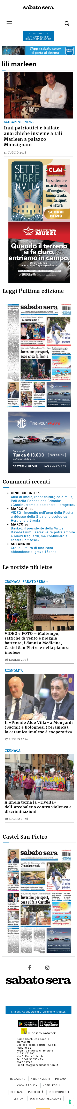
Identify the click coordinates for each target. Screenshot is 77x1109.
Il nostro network (41, 1033)
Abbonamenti (41, 1078)
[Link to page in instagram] (47, 967)
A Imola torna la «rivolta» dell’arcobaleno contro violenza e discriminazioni (38, 807)
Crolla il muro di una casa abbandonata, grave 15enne (33, 550)
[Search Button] (60, 21)
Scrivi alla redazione (45, 1098)
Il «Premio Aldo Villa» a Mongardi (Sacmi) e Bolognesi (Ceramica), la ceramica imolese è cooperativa (39, 727)
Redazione (18, 1078)
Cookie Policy (27, 1085)
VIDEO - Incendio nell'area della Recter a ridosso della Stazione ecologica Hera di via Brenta (42, 516)
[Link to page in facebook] (30, 967)
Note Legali (51, 1085)
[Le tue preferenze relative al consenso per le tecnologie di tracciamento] (70, 1102)
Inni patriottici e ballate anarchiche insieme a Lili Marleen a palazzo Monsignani (33, 136)
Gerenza (17, 1092)
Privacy (61, 1078)
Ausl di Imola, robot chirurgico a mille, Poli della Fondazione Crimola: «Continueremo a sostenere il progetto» (43, 501)
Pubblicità (36, 1092)
